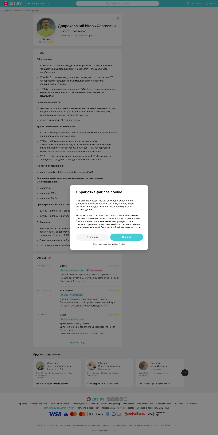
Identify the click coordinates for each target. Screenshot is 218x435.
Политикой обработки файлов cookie (121, 227)
